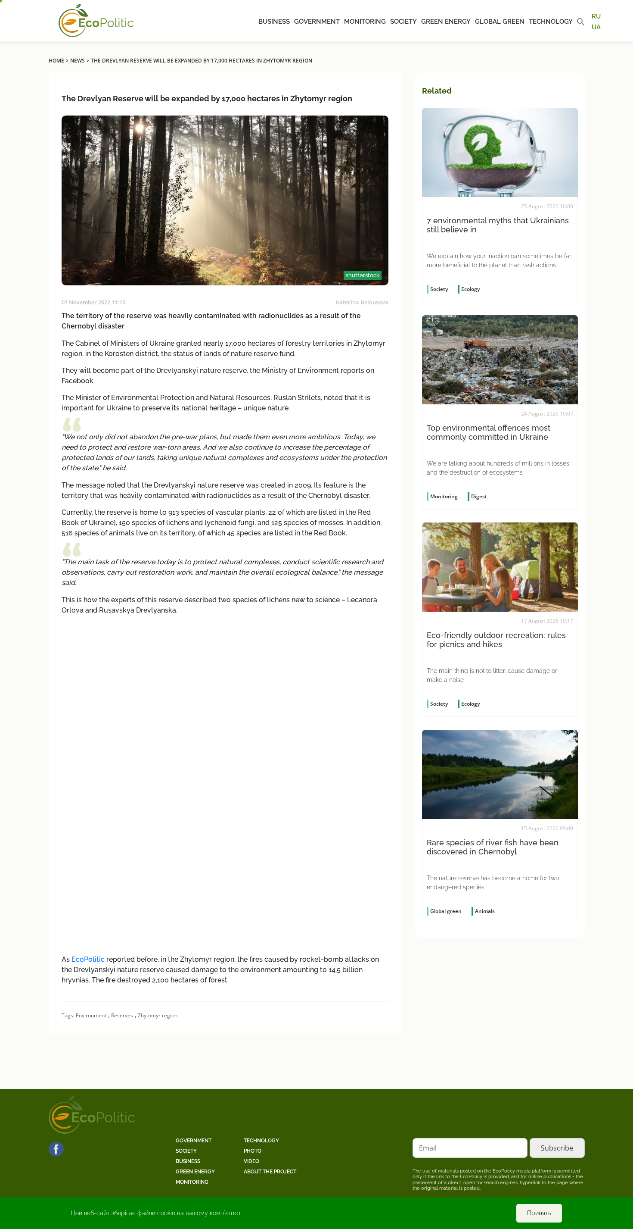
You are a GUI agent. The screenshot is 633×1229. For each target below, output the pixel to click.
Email (428, 1148)
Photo (252, 1151)
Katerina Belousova (362, 302)
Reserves (122, 1015)
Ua (596, 27)
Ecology (470, 289)
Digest (479, 496)
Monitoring (365, 21)
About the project (270, 1172)
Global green (499, 21)
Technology (551, 21)
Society (403, 21)
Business (274, 21)
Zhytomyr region (157, 1015)
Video (251, 1161)
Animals (485, 911)
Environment (91, 1015)
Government (317, 21)
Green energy (446, 21)
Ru (596, 16)
